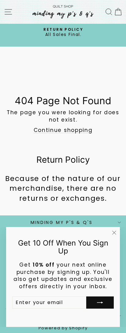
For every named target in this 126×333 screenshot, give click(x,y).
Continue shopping (63, 130)
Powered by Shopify (63, 328)
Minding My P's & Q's (62, 222)
